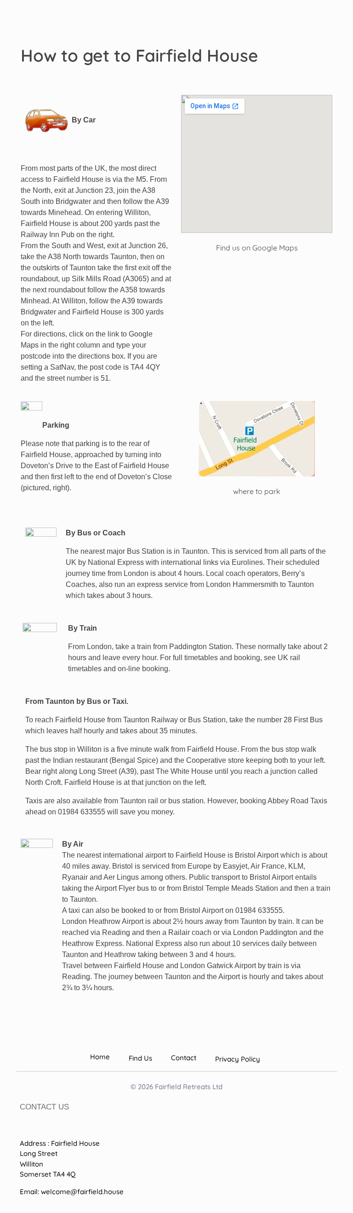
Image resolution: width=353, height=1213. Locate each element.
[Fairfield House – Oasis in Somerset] (58, 21)
